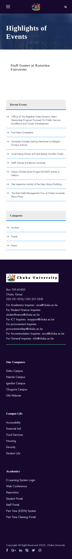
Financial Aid (13, 429)
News (14, 245)
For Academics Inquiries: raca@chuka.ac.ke (32, 305)
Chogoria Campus (16, 389)
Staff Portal (12, 505)
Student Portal (14, 499)
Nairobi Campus (15, 377)
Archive (15, 227)
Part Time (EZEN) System (21, 511)
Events (14, 236)
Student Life (13, 453)
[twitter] (33, 550)
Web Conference (16, 486)
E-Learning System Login (20, 480)
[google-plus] (14, 550)
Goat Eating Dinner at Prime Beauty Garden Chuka (37, 154)
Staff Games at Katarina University (28, 163)
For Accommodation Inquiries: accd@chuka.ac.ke (35, 334)
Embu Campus (14, 371)
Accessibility (13, 423)
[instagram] (39, 550)
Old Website (13, 396)
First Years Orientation (22, 132)
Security (10, 447)
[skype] (27, 550)
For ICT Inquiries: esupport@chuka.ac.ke (30, 319)
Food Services (14, 435)
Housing (11, 441)
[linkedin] (20, 550)
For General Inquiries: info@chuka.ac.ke (30, 338)
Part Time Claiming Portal (21, 517)
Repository (12, 492)
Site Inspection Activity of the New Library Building (36, 184)
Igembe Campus (15, 383)
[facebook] (7, 550)
